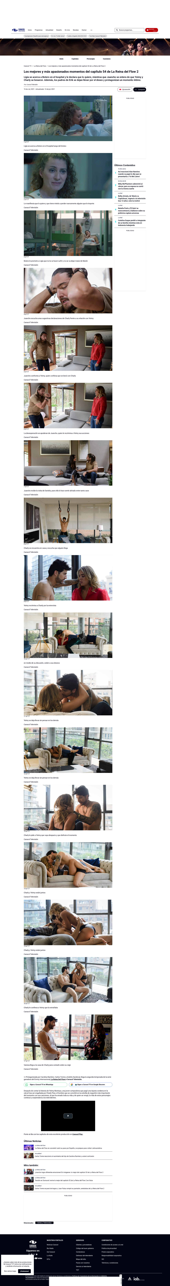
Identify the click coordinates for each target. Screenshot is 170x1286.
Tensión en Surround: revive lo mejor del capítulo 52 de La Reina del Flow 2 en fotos (64, 1180)
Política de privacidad (109, 1248)
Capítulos (75, 59)
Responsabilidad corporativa (111, 1256)
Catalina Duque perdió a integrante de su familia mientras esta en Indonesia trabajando (132, 222)
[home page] (18, 30)
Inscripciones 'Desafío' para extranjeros (36, 36)
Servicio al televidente (83, 1266)
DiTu (48, 1259)
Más (91, 30)
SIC (103, 1259)
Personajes (91, 59)
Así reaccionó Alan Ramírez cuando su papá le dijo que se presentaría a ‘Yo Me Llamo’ (129, 174)
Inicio (61, 59)
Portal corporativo (108, 1252)
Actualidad (38, 1153)
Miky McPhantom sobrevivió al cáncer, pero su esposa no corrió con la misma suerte (130, 186)
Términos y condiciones (110, 1263)
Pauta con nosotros (83, 1263)
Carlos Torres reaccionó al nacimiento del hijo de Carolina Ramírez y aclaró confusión (64, 1156)
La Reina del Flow (40, 66)
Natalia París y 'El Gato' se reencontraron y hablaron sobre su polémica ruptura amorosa (131, 210)
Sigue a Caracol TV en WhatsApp (41, 1084)
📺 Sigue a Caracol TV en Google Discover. (90, 1084)
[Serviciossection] (93, 1240)
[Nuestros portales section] (63, 1240)
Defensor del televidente (84, 1256)
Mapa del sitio (81, 1259)
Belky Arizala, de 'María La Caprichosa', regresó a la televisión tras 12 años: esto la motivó (132, 198)
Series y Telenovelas (44, 1223)
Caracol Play (77, 1134)
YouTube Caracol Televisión (97, 36)
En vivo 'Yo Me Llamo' (57, 36)
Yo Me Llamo (122, 169)
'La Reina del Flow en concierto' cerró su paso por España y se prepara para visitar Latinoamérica (68, 1148)
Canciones (106, 59)
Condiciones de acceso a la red (112, 1245)
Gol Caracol (51, 1252)
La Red (120, 193)
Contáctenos (80, 1252)
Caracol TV (27, 66)
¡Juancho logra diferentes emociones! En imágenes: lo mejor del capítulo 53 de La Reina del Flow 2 (69, 1172)
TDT (77, 1270)
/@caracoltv (126, 89)
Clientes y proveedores (84, 1245)
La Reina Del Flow (58, 1079)
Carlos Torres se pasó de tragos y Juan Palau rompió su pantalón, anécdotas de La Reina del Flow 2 (69, 1188)
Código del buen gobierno (85, 1248)
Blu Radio (50, 1248)
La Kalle (49, 1256)
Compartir (141, 89)
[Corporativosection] (122, 1240)
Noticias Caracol (52, 1245)
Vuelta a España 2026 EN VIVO (76, 36)
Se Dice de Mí (122, 181)
